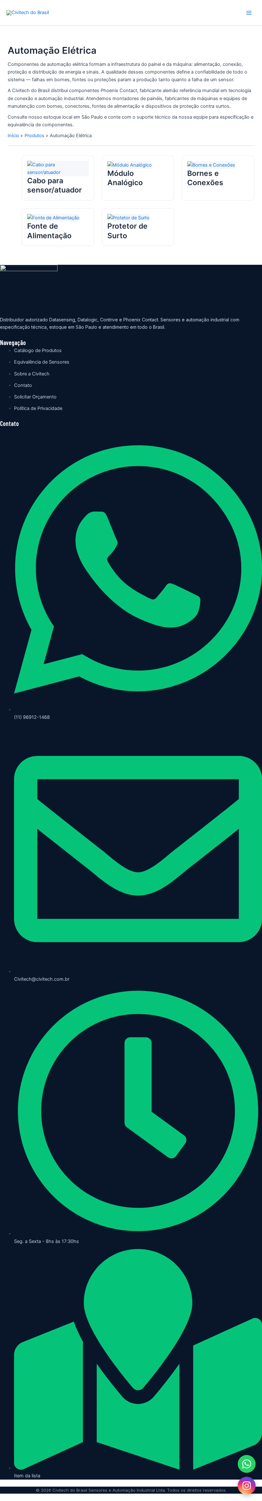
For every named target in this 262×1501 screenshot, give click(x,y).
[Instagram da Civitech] (247, 1486)
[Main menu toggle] (249, 13)
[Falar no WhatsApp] (247, 1464)
